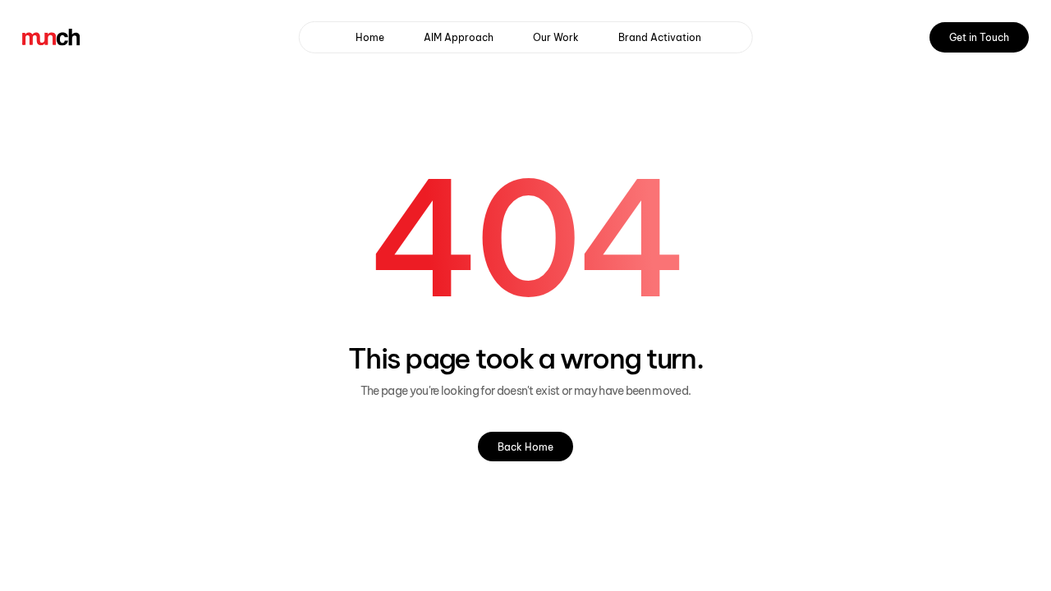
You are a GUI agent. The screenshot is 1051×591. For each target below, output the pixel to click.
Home (370, 37)
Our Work (556, 37)
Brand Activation (659, 37)
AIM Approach (458, 37)
